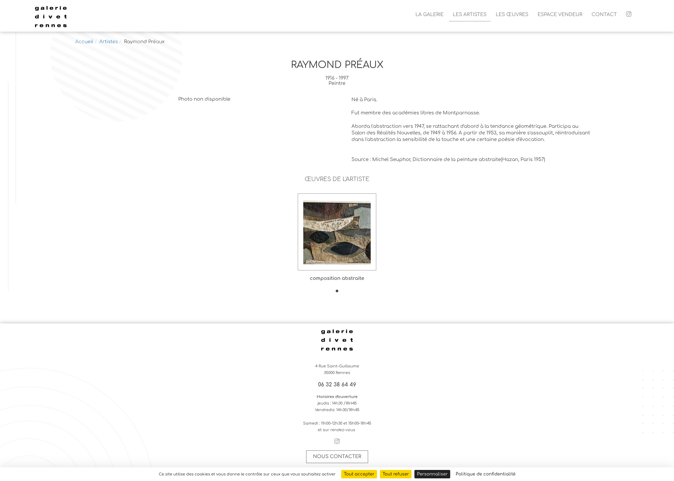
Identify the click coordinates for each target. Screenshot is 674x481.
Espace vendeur (560, 14)
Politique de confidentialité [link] (486, 474)
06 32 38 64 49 (337, 385)
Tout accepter (359, 474)
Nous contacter (337, 456)
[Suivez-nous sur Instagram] (628, 14)
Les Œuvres (512, 14)
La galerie (429, 14)
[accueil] (51, 26)
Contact (604, 14)
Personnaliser (432, 474)
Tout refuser (396, 474)
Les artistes (470, 14)
